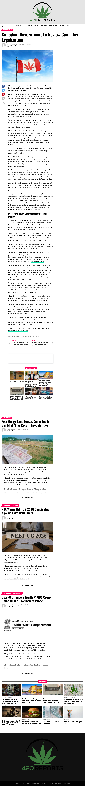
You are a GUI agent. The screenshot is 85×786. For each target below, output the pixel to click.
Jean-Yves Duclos (22, 336)
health (44, 335)
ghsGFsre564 (12, 46)
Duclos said (26, 127)
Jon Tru (10, 430)
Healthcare (44, 26)
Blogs (67, 26)
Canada (21, 335)
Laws (24, 26)
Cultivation (37, 335)
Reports (36, 26)
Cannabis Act (29, 335)
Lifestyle (61, 26)
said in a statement (37, 262)
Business (18, 26)
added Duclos (18, 153)
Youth (40, 336)
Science (30, 26)
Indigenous (14, 140)
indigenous (12, 336)
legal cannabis (32, 336)
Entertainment (53, 26)
